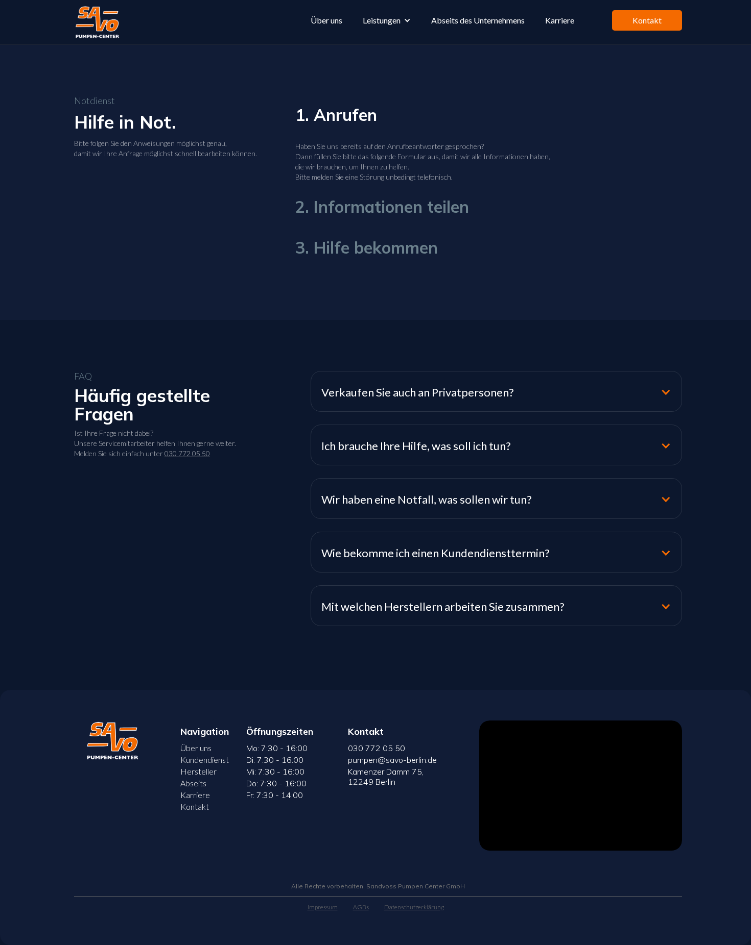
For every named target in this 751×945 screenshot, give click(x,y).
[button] (387, 20)
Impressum (323, 907)
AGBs (361, 907)
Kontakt (647, 20)
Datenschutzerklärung (414, 907)
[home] (96, 22)
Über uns (326, 20)
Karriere (559, 20)
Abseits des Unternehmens (478, 20)
